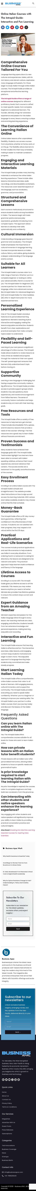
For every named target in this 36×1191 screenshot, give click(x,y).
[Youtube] (21, 27)
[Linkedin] (17, 27)
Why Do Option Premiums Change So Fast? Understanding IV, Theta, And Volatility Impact (17, 883)
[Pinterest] (12, 27)
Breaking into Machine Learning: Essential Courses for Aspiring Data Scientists (18, 833)
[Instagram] (26, 27)
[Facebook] (3, 27)
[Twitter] (7, 27)
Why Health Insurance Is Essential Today (16, 856)
